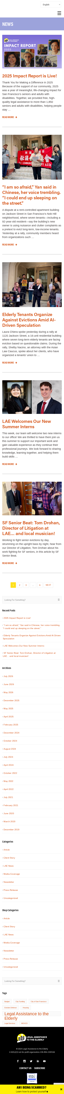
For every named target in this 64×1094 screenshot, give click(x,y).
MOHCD (24, 1023)
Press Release (11, 890)
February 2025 (11, 724)
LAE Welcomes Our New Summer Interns (26, 423)
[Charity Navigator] (32, 1078)
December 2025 (11, 700)
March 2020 (9, 821)
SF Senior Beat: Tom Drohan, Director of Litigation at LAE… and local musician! (31, 528)
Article (7, 850)
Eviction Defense (10, 1008)
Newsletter (9, 882)
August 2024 (10, 749)
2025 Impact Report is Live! (29, 76)
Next (48, 585)
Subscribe (39, 1068)
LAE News (9, 866)
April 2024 (9, 765)
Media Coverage (12, 874)
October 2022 (10, 773)
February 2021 (11, 805)
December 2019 (11, 829)
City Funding (20, 1001)
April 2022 (9, 789)
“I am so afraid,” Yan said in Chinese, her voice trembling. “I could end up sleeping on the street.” (31, 195)
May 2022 (8, 781)
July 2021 (8, 797)
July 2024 (8, 757)
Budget (7, 1001)
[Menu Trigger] (59, 13)
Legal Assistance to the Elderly (26, 1013)
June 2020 (9, 813)
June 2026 (9, 684)
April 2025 (9, 716)
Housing (26, 1008)
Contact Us (25, 1068)
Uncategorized (11, 898)
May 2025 (8, 708)
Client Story (9, 858)
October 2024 (10, 741)
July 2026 (8, 676)
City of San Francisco (38, 1001)
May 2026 (8, 692)
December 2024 (11, 733)
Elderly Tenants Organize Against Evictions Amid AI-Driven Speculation (29, 319)
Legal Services (9, 1023)
